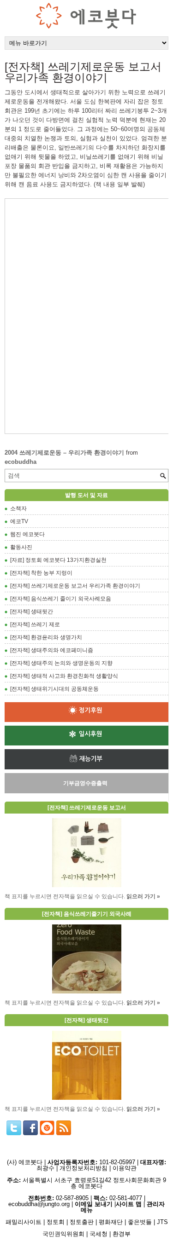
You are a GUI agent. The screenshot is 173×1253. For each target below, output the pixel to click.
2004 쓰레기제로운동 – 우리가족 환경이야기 (64, 452)
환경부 (122, 1233)
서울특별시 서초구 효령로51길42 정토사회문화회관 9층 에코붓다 (86, 1183)
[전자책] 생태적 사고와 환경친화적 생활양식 (64, 676)
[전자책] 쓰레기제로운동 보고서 (87, 807)
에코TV (19, 521)
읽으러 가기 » (143, 896)
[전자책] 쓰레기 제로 (35, 624)
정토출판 (82, 1221)
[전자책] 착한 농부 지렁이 (41, 573)
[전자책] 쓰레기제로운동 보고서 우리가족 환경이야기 (75, 586)
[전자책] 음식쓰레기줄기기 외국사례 (86, 914)
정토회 (56, 1221)
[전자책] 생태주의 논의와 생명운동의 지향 (61, 663)
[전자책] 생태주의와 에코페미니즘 (51, 650)
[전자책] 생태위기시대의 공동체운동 (54, 689)
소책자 (18, 508)
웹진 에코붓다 (27, 534)
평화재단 (111, 1221)
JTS (162, 1221)
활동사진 (21, 547)
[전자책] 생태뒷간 (31, 611)
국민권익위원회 (63, 1233)
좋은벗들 (140, 1221)
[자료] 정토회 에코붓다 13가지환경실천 (58, 560)
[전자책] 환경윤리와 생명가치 (46, 637)
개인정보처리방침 (83, 1168)
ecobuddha (20, 461)
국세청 (98, 1233)
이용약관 (125, 1168)
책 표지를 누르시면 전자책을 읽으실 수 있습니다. (65, 896)
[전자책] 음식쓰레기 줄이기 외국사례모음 (60, 598)
